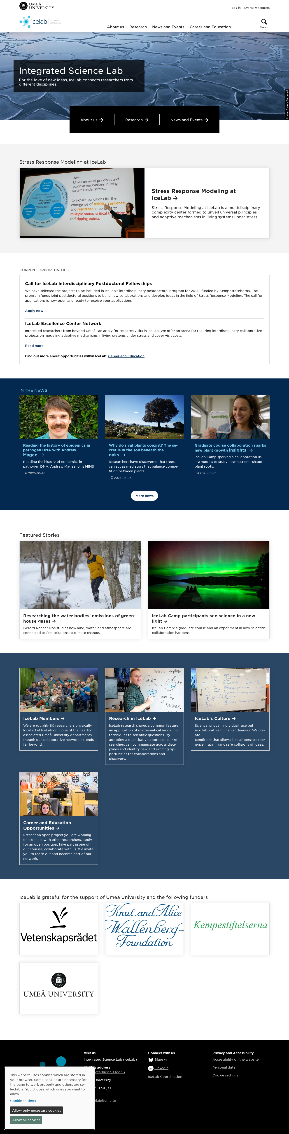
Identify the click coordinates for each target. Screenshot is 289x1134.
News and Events (168, 26)
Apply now (34, 311)
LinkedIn (161, 1068)
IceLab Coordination (165, 1076)
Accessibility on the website (235, 1059)
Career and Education (210, 26)
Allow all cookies (26, 1120)
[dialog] (50, 1098)
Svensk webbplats (257, 7)
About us (115, 26)
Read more (34, 346)
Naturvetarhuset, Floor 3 (104, 1072)
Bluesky (160, 1059)
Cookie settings (225, 1075)
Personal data (223, 1067)
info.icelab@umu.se (100, 1100)
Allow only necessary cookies (36, 1110)
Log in (236, 7)
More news (144, 496)
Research (138, 26)
